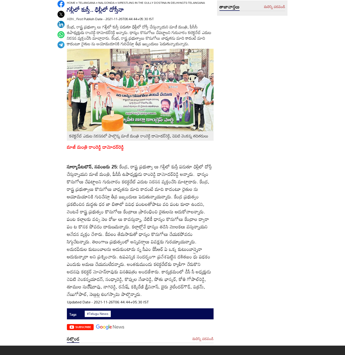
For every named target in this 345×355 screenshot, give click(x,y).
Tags (73, 314)
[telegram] (61, 44)
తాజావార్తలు (229, 6)
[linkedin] (61, 24)
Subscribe (83, 327)
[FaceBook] (61, 4)
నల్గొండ (73, 338)
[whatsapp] (61, 34)
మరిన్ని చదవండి (203, 339)
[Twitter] (61, 14)
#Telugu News (97, 313)
